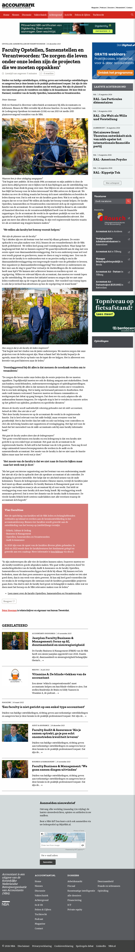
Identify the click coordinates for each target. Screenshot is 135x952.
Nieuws (15, 15)
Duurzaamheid (105, 881)
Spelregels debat (84, 946)
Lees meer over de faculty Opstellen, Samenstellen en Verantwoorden (44, 593)
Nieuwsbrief (120, 8)
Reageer (8, 601)
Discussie (26, 15)
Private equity (75, 909)
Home (6, 15)
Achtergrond (55, 15)
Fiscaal (71, 886)
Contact (129, 8)
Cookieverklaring (63, 946)
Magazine (95, 8)
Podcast (103, 8)
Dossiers (111, 8)
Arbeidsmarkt (75, 881)
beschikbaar (57, 551)
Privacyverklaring (42, 946)
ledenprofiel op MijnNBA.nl (57, 824)
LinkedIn (101, 946)
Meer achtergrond (112, 183)
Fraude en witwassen (109, 886)
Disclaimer (24, 946)
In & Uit (68, 15)
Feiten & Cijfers (82, 15)
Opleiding (103, 890)
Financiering (74, 900)
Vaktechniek (40, 15)
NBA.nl (112, 946)
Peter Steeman (9, 610)
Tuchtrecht (98, 15)
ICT (69, 905)
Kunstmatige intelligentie (81, 890)
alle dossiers (74, 895)
